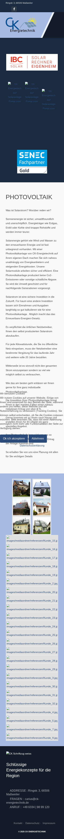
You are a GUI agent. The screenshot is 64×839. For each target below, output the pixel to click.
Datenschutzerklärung (32, 445)
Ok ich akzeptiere (14, 438)
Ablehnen (38, 438)
